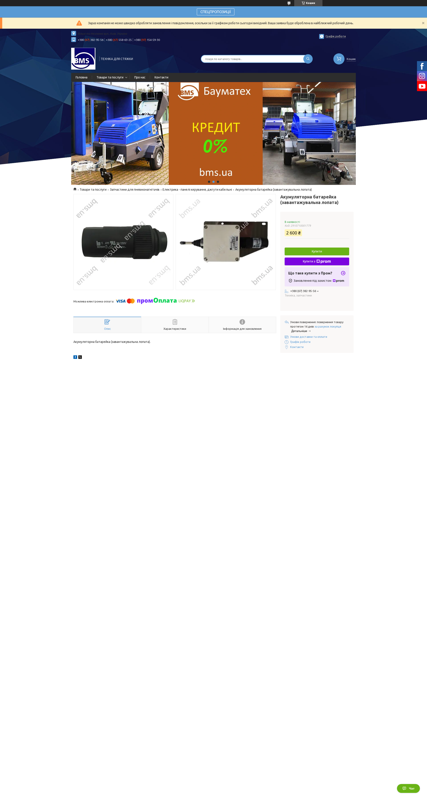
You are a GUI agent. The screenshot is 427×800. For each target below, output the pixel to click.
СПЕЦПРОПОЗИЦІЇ (215, 12)
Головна (81, 77)
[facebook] (75, 358)
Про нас (139, 77)
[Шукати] (308, 59)
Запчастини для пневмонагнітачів (134, 189)
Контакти (161, 77)
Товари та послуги (110, 77)
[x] (80, 358)
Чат (412, 788)
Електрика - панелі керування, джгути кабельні (197, 189)
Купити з (309, 261)
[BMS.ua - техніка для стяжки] (83, 58)
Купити (317, 251)
